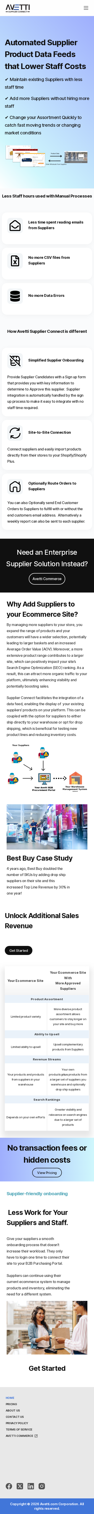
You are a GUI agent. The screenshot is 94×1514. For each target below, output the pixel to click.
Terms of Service (19, 1429)
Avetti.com (49, 1504)
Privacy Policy (17, 1423)
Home (10, 1398)
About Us (13, 1410)
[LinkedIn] (31, 1486)
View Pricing (47, 1173)
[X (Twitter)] (20, 1486)
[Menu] (86, 8)
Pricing (11, 1404)
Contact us (15, 1417)
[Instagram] (42, 1486)
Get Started (18, 950)
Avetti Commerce (19, 1436)
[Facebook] (9, 1486)
